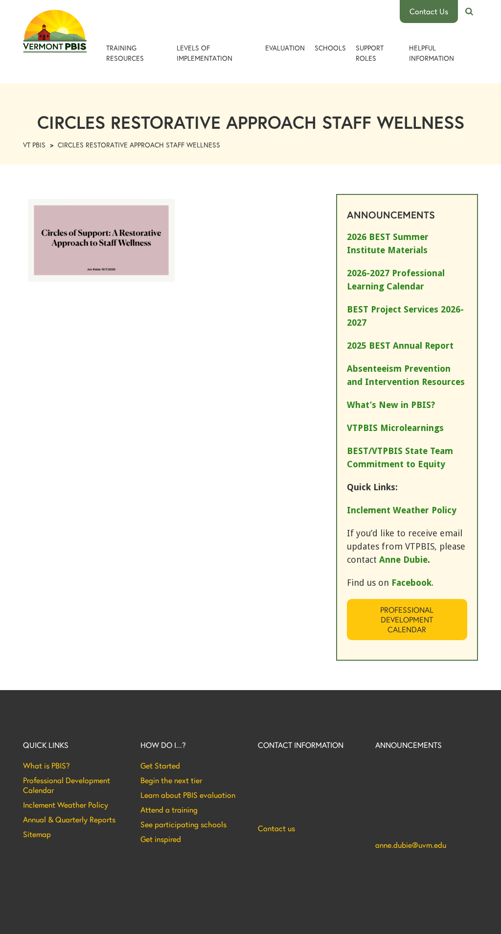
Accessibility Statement (444, 908)
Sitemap (37, 834)
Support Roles (370, 53)
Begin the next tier (171, 780)
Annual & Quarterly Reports (69, 819)
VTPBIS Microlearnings (395, 428)
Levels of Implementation (204, 53)
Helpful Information (431, 53)
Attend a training (169, 809)
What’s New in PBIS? (391, 405)
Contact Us (429, 11)
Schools (330, 47)
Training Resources (125, 53)
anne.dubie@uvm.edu (410, 845)
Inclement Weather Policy (65, 805)
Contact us (276, 828)
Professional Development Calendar (406, 619)
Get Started (160, 765)
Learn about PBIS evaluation (187, 795)
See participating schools (183, 824)
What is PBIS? (46, 765)
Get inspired (160, 839)
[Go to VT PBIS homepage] (55, 31)
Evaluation (285, 47)
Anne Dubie (403, 559)
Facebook (411, 582)
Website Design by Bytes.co (64, 919)
